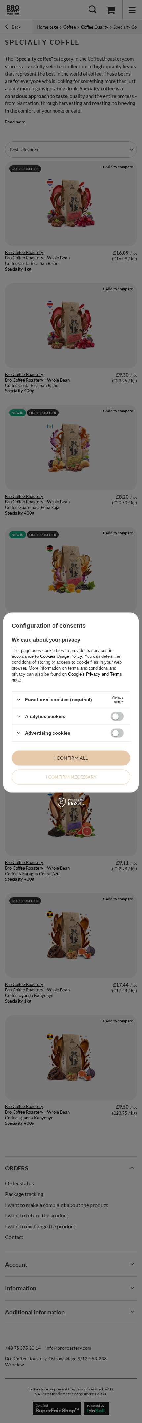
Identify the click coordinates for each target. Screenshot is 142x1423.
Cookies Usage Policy (61, 656)
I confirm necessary (71, 777)
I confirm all (71, 758)
